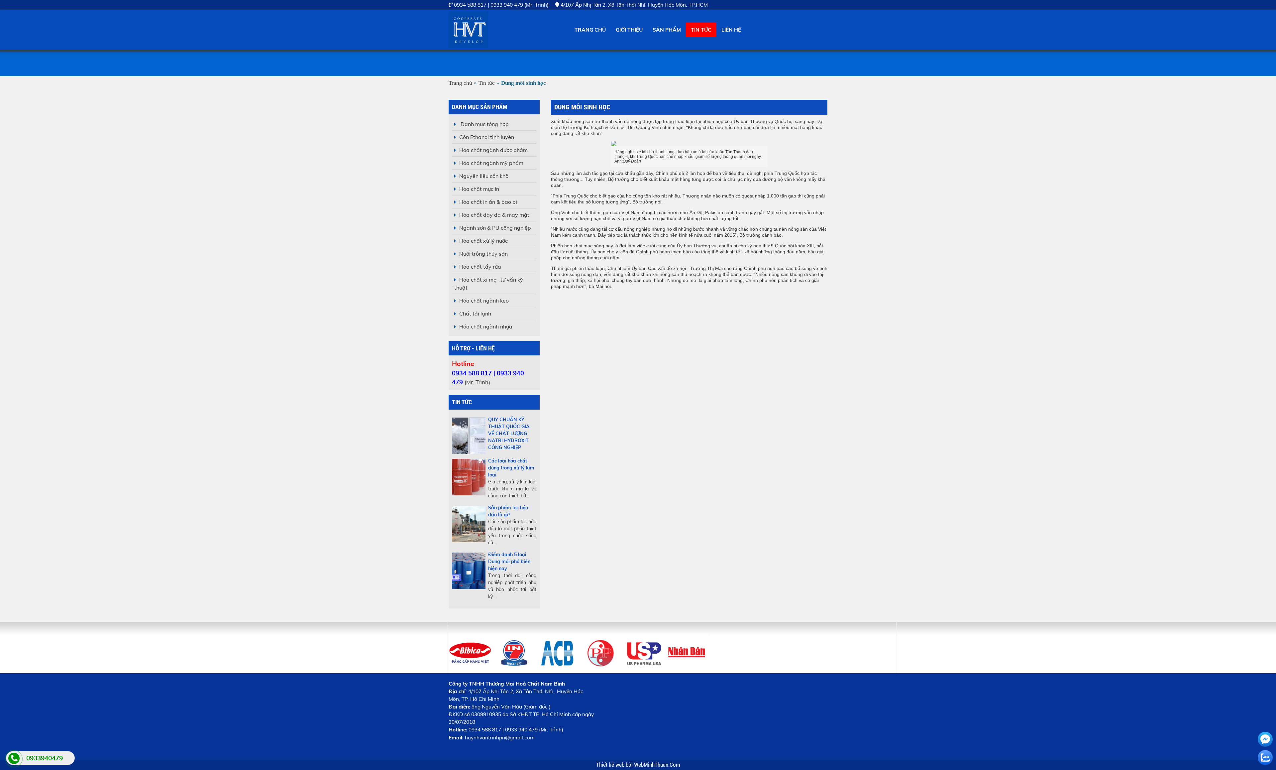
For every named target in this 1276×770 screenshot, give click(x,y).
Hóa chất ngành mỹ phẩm (491, 163)
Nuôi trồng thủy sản (483, 253)
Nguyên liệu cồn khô (483, 176)
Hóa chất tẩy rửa (480, 266)
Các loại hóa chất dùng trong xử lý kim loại (511, 468)
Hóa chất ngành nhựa (485, 326)
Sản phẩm (667, 30)
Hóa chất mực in (479, 189)
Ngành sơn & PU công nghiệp (495, 227)
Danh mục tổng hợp (484, 124)
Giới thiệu (629, 30)
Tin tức (701, 30)
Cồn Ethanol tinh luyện (486, 137)
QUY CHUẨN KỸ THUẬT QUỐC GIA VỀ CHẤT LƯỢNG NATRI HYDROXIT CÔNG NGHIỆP (509, 433)
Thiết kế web (611, 764)
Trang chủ (590, 30)
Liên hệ (731, 30)
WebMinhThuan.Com (657, 764)
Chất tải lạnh (475, 313)
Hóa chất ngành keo (484, 300)
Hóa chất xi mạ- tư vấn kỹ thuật (488, 283)
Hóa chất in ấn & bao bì (488, 201)
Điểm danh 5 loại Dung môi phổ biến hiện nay (509, 562)
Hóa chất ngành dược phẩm (493, 150)
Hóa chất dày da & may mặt (494, 214)
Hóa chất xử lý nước (483, 240)
